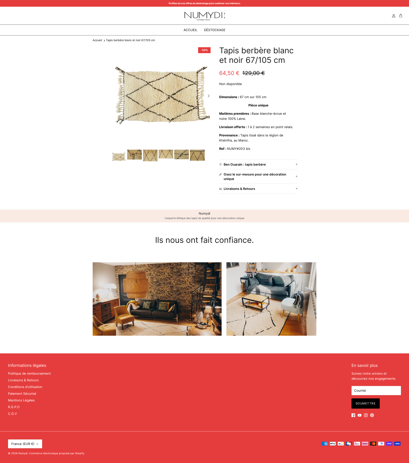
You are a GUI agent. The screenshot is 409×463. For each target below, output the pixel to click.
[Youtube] (359, 415)
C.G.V (12, 414)
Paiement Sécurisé (22, 394)
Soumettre (366, 403)
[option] (162, 96)
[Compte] (393, 16)
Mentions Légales (21, 400)
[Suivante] (208, 95)
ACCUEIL (190, 30)
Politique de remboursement (29, 373)
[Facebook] (353, 415)
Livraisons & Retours (23, 380)
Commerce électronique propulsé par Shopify (56, 453)
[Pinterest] (372, 415)
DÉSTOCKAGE (214, 30)
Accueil (97, 40)
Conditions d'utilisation (25, 387)
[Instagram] (366, 415)
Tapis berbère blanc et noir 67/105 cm (130, 40)
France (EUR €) (22, 444)
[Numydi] (205, 15)
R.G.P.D (13, 407)
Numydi (23, 453)
